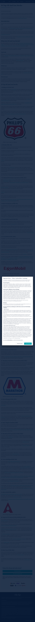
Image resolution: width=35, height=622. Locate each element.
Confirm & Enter (28, 343)
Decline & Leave (19, 343)
